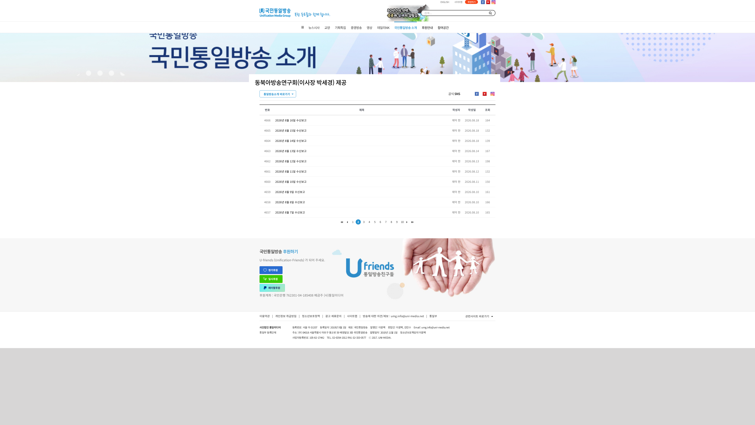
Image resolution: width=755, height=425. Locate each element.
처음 (341, 222)
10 (402, 222)
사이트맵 (352, 316)
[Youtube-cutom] (485, 94)
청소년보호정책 (311, 316)
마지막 (413, 222)
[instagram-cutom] (492, 94)
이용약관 (265, 316)
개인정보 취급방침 (285, 316)
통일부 (433, 316)
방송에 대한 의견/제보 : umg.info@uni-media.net (393, 316)
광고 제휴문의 (333, 316)
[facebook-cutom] (477, 94)
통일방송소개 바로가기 (277, 94)
